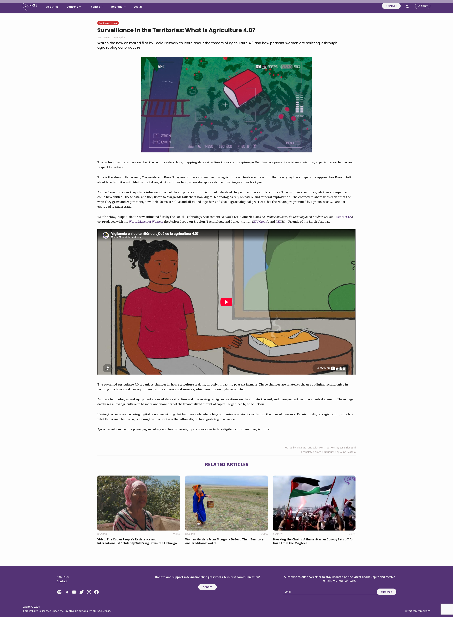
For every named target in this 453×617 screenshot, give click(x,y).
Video (176, 534)
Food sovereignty (108, 23)
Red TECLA (344, 217)
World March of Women (146, 221)
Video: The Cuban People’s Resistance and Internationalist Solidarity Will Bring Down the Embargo (137, 541)
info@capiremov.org (417, 611)
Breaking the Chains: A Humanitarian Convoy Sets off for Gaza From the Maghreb (313, 541)
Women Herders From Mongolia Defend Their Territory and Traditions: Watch (224, 541)
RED (278, 221)
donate (207, 587)
